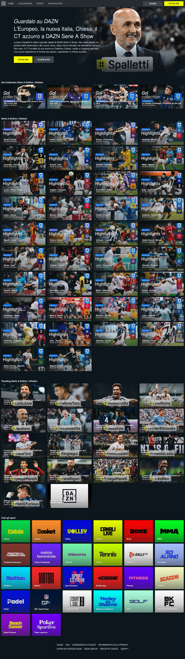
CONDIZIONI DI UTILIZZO (84, 644)
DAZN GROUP (91, 648)
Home (11, 4)
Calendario (25, 4)
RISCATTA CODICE (109, 648)
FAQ (68, 644)
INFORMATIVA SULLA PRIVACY (113, 644)
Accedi (152, 3)
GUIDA (60, 644)
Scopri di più (55, 4)
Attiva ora (174, 3)
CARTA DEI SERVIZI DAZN (69, 648)
